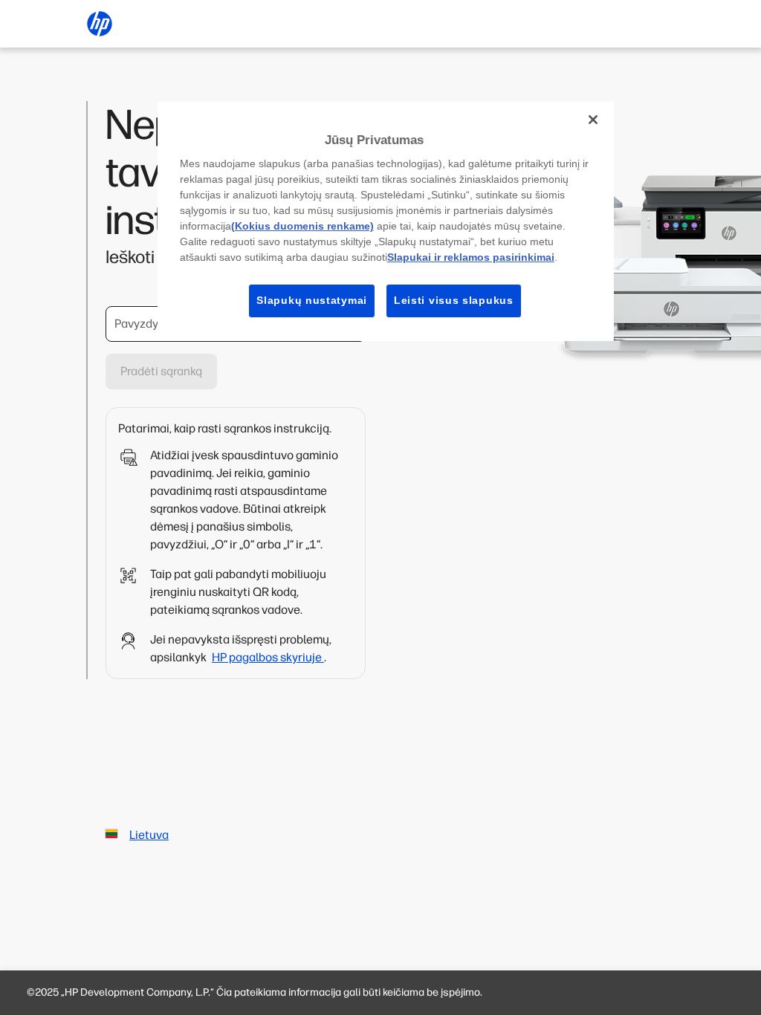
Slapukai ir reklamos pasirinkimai (470, 257)
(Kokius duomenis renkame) (302, 226)
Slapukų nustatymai (311, 300)
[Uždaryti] (593, 119)
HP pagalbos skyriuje (268, 657)
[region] (386, 221)
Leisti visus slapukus (454, 300)
